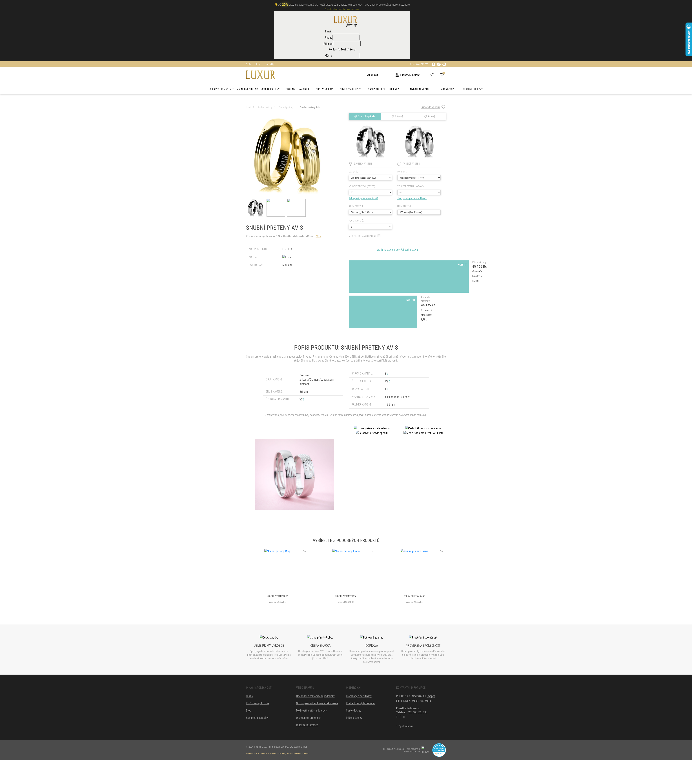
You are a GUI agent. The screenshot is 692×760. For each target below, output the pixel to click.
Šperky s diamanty (220, 89)
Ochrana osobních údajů (298, 753)
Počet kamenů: (356, 221)
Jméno (328, 37)
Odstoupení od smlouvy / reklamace (317, 703)
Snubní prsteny (270, 89)
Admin (262, 753)
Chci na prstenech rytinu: (362, 236)
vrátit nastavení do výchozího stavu (397, 250)
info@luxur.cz (413, 708)
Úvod (248, 107)
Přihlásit (404, 75)
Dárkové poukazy (473, 89)
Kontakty (270, 64)
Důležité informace (307, 725)
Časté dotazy (353, 710)
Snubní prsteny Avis (310, 107)
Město (328, 55)
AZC (256, 753)
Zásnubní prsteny (247, 89)
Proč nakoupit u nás (257, 703)
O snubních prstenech (308, 718)
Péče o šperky (354, 718)
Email (328, 31)
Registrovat (414, 75)
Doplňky (394, 89)
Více (318, 236)
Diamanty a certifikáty (359, 696)
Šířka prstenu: (356, 206)
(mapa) (431, 696)
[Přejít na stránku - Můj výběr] (434, 75)
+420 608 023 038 (419, 64)
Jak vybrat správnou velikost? (363, 198)
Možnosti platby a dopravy (311, 710)
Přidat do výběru (430, 107)
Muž (343, 49)
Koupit (410, 265)
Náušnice (304, 89)
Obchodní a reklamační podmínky (315, 696)
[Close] (688, 4)
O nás (248, 64)
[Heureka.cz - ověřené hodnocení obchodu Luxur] (439, 750)
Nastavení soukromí (276, 753)
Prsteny (290, 89)
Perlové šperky (324, 89)
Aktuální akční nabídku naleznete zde (342, 9)
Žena (352, 49)
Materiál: (353, 171)
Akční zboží (447, 89)
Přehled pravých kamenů (360, 703)
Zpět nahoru (405, 726)
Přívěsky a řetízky (350, 89)
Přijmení (328, 44)
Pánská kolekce (376, 89)
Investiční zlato (419, 89)
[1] (364, 74)
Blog (258, 64)
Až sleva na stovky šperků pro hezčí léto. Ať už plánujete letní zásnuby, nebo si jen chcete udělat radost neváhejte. (344, 5)
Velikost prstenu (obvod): (362, 186)
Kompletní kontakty (257, 718)
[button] (303, 399)
